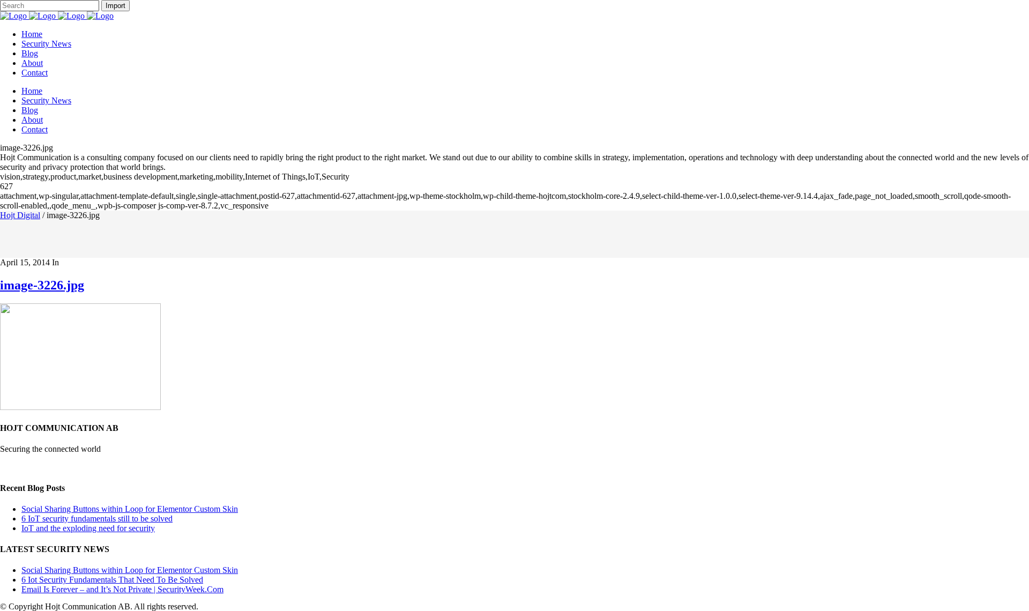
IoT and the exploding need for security (88, 528)
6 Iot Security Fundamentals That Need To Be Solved (112, 579)
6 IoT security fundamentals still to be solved (97, 518)
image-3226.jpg (42, 285)
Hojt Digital (20, 215)
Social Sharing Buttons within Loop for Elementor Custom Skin (129, 508)
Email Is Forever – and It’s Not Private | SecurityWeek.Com (122, 589)
